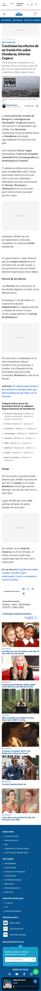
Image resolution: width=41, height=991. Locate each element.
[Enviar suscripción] (33, 959)
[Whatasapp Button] (36, 972)
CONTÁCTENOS (12, 836)
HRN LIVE (9, 892)
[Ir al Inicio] (19, 14)
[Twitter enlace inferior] (9, 974)
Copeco (14, 604)
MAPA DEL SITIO (12, 840)
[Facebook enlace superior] (32, 4)
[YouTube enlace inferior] (16, 974)
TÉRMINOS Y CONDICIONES (17, 848)
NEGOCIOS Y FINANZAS (15, 872)
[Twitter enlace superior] (28, 4)
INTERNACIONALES (13, 880)
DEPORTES (9, 884)
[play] (35, 981)
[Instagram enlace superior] (36, 4)
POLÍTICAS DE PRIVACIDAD (16, 852)
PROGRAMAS (6, 20)
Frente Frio (6, 607)
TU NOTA (5, 4)
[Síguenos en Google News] (24, 593)
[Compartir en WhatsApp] (28, 589)
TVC (12, 3)
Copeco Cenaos (18, 607)
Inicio (4, 39)
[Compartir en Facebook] (24, 589)
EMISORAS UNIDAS (20, 4)
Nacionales (11, 39)
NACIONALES (17, 20)
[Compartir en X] (33, 589)
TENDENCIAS (10, 876)
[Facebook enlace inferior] (24, 974)
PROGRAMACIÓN (12, 888)
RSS (6, 844)
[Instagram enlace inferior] (31, 974)
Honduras (6, 604)
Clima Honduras (24, 604)
